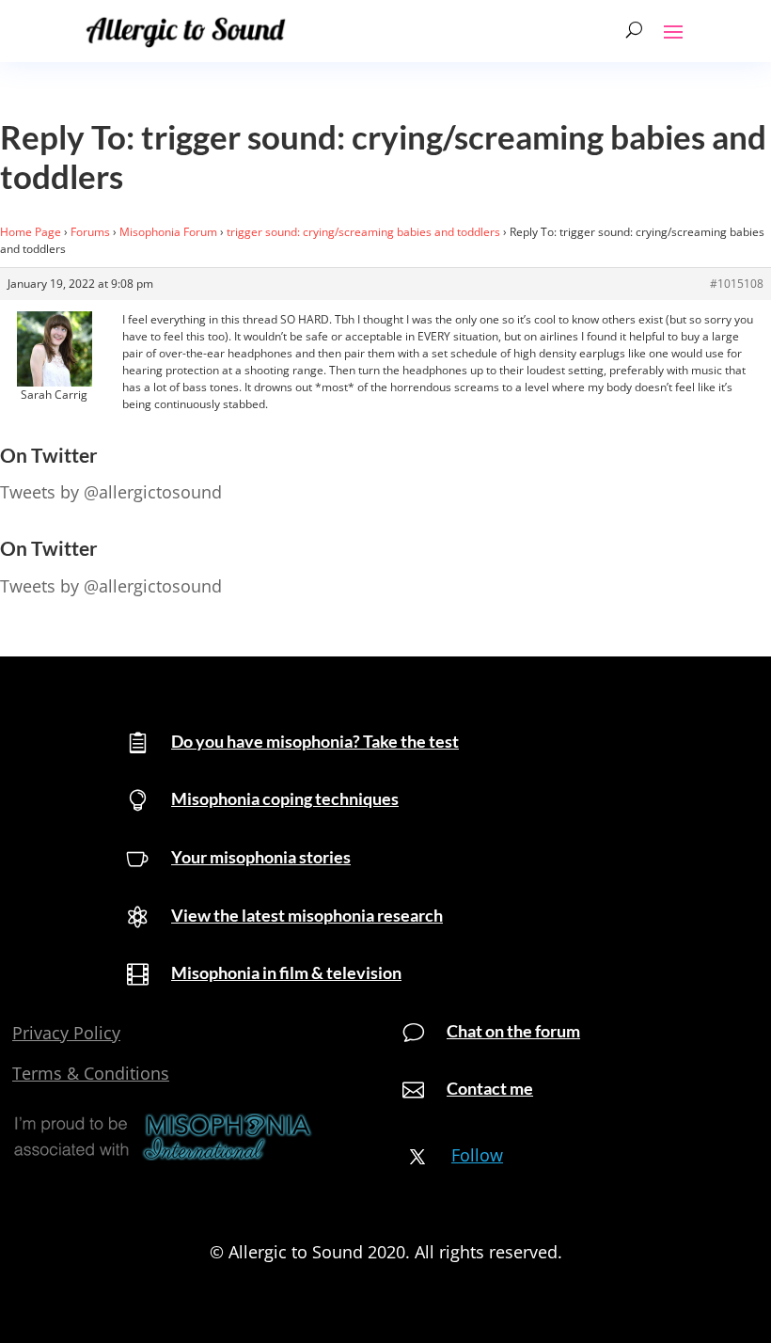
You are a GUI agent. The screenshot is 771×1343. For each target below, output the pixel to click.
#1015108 (736, 284)
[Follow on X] (417, 1157)
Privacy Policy (66, 1032)
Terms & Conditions (90, 1073)
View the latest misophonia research (307, 915)
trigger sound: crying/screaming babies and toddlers (363, 232)
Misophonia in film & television (286, 972)
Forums (90, 232)
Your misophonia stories (261, 856)
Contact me (490, 1088)
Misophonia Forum (168, 232)
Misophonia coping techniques (285, 798)
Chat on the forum (513, 1030)
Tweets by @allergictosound (111, 492)
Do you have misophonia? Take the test (315, 741)
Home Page (30, 232)
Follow (477, 1155)
